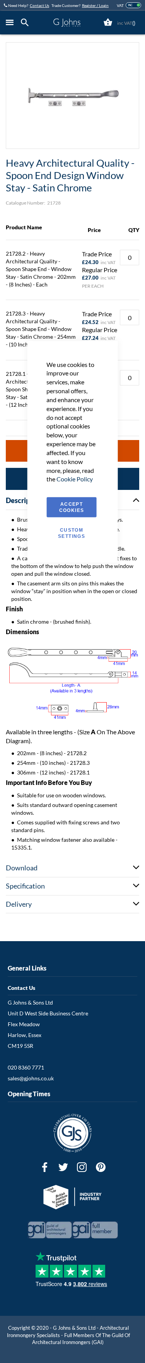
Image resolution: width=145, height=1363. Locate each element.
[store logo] (66, 22)
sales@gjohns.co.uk (31, 1078)
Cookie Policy (74, 479)
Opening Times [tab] (29, 1093)
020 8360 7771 (26, 1067)
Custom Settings (71, 533)
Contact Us (39, 5)
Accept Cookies (71, 507)
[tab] (26, 22)
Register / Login (95, 5)
